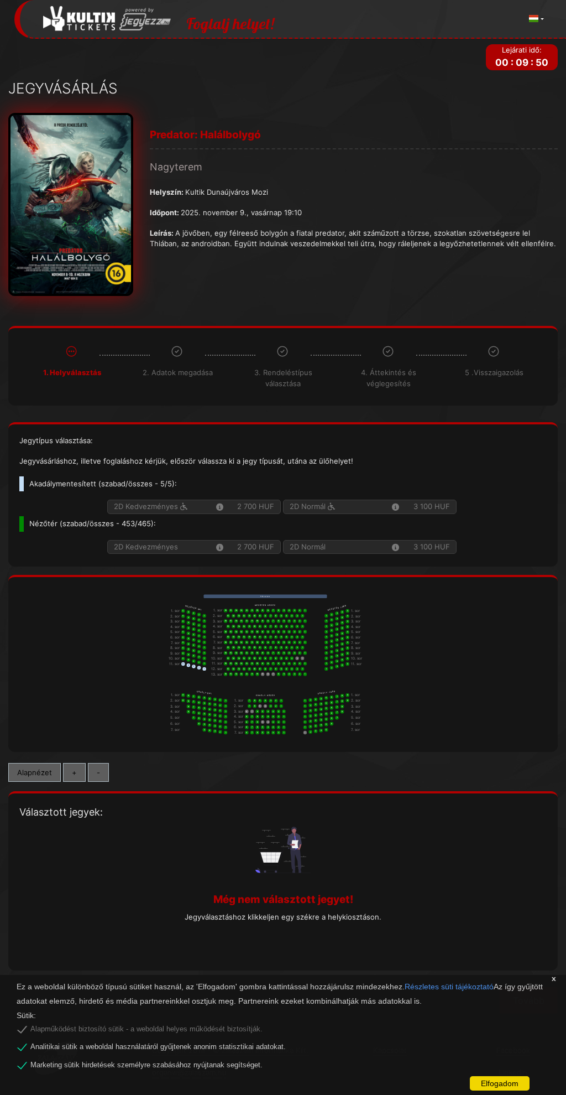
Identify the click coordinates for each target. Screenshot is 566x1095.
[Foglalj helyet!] (107, 19)
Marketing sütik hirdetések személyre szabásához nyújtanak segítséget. (146, 1065)
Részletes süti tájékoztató (449, 986)
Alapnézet (34, 772)
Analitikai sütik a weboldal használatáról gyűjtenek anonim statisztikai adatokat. (158, 1047)
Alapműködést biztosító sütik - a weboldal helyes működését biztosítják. (146, 1029)
